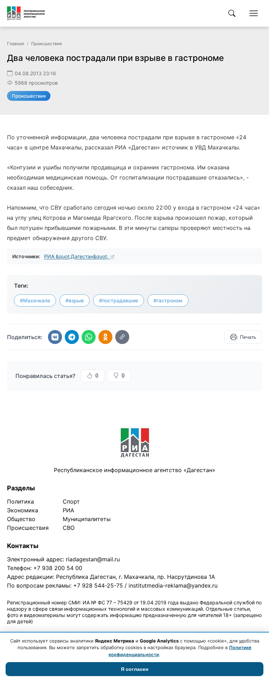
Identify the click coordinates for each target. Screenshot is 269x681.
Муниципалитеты (87, 518)
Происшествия (46, 43)
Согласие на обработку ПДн (108, 630)
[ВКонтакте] (55, 337)
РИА (68, 510)
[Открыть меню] (253, 13)
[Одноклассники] (105, 337)
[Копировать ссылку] (122, 337)
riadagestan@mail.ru (93, 559)
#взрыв (74, 300)
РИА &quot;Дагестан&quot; (77, 256)
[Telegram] (72, 337)
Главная (15, 43)
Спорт (71, 501)
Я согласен (134, 669)
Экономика (22, 510)
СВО (69, 527)
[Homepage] (26, 13)
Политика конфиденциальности (39, 630)
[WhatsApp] (89, 337)
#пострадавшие (118, 300)
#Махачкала (35, 300)
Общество (21, 518)
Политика (20, 501)
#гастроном (167, 300)
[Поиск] (231, 13)
